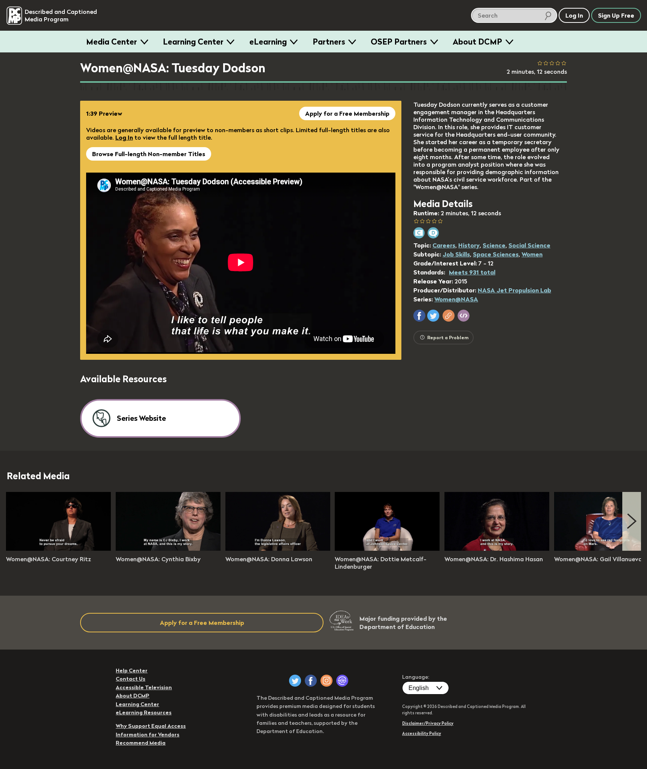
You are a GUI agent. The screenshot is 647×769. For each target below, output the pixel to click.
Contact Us (130, 678)
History (469, 245)
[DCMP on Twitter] (295, 681)
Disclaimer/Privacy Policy (427, 723)
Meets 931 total (472, 272)
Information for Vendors (147, 734)
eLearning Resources (143, 712)
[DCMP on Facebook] (311, 681)
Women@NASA (456, 299)
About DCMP (477, 41)
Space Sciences (496, 254)
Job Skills (456, 254)
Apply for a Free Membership (347, 113)
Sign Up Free (616, 15)
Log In (124, 137)
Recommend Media (140, 742)
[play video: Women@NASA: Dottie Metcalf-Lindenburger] (387, 548)
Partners (329, 41)
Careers (443, 245)
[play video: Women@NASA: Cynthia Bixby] (168, 548)
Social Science (529, 245)
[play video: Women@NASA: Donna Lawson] (277, 548)
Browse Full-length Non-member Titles (148, 154)
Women (532, 254)
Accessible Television (144, 687)
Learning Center (193, 41)
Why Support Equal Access (151, 726)
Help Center (132, 670)
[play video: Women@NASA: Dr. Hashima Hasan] (496, 548)
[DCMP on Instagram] (326, 681)
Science (494, 245)
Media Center (111, 41)
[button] (419, 316)
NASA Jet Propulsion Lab (514, 290)
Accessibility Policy (421, 733)
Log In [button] (574, 15)
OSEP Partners (399, 41)
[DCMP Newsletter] (342, 681)
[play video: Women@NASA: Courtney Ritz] (58, 548)
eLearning (268, 41)
